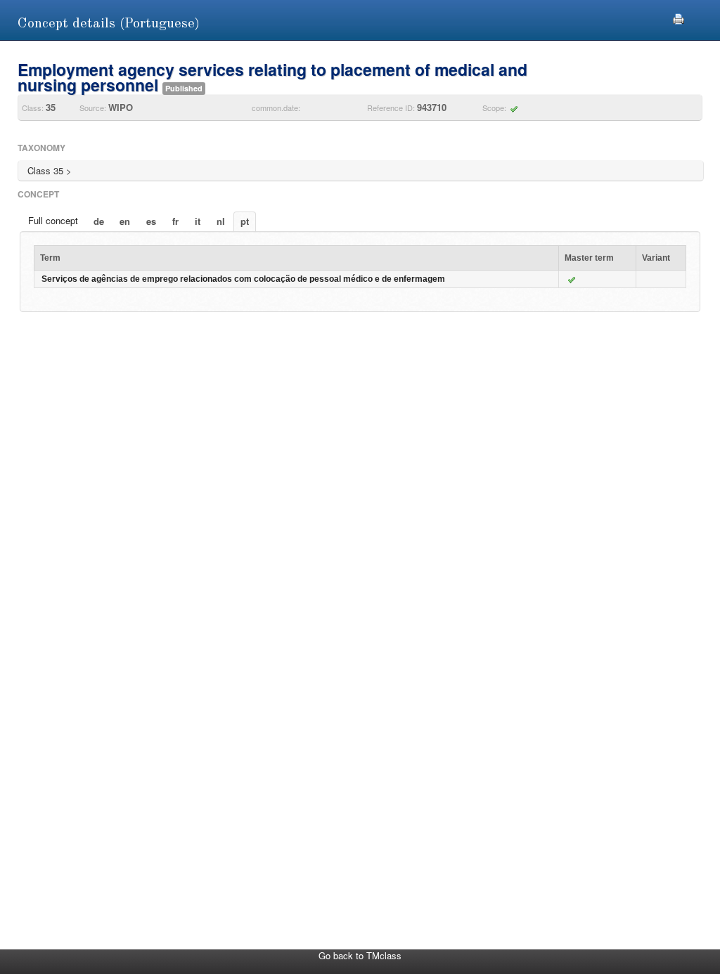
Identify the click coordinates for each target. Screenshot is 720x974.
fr (175, 221)
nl (221, 221)
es (151, 221)
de (99, 221)
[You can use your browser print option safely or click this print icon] (678, 17)
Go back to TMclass (360, 955)
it (197, 221)
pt (244, 221)
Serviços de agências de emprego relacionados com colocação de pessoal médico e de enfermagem (243, 279)
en (125, 221)
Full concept (53, 220)
